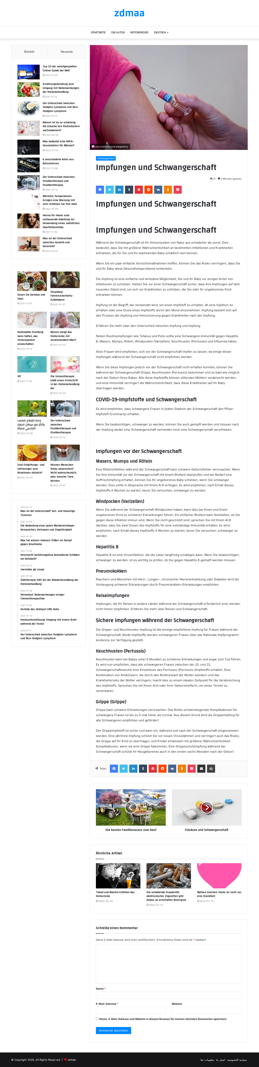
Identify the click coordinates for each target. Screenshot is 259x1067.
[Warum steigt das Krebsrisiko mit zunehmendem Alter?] (65, 320)
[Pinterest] (139, 190)
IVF (19, 376)
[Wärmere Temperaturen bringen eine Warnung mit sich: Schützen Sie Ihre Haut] (28, 201)
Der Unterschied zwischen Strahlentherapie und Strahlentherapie (59, 180)
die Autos (118, 32)
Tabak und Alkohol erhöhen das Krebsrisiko (115, 894)
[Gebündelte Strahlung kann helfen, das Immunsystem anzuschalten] (32, 320)
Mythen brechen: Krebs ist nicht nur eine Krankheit (219, 894)
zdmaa (72, 1059)
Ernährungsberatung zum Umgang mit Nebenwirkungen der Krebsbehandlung (61, 88)
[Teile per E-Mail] (201, 769)
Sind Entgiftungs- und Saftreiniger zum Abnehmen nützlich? (30, 468)
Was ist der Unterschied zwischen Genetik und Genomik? (57, 242)
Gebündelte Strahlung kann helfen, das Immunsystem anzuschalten (30, 338)
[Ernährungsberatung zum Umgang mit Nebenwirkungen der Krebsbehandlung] (28, 89)
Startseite (98, 32)
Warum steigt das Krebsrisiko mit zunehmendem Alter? (63, 336)
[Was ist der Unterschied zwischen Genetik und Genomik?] (28, 244)
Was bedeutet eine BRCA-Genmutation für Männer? (58, 143)
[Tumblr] (129, 190)
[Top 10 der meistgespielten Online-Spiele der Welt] (28, 72)
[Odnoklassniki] (168, 190)
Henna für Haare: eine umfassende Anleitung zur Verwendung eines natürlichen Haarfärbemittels (61, 221)
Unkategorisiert (106, 158)
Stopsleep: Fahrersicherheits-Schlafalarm (61, 295)
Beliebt (29, 52)
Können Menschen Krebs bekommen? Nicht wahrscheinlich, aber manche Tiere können (63, 472)
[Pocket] (178, 190)
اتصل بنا (220, 1059)
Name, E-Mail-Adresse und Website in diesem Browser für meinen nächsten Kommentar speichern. (163, 1019)
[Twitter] (110, 190)
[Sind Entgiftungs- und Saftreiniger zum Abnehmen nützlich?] (32, 453)
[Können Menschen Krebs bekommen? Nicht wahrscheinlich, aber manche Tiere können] (65, 453)
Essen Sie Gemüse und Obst (31, 296)
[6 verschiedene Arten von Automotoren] (28, 165)
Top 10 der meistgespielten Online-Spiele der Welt (60, 68)
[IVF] (32, 364)
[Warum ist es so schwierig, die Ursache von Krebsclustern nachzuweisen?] (28, 128)
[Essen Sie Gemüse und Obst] (32, 281)
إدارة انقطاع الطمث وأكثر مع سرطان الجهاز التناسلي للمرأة (31, 424)
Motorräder (139, 32)
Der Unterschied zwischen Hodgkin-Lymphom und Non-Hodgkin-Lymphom (61, 107)
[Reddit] (148, 190)
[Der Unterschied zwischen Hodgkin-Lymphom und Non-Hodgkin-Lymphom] (28, 109)
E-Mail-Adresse (107, 1003)
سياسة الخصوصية (237, 1059)
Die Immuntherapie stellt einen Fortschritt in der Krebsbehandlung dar (65, 382)
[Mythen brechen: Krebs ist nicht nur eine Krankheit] (219, 875)
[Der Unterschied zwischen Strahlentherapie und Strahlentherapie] (28, 182)
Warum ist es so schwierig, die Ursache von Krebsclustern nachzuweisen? (61, 126)
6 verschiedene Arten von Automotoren (58, 161)
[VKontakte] (158, 190)
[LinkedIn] (119, 190)
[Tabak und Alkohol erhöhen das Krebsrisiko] (118, 875)
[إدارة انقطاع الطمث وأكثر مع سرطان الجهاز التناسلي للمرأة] (32, 408)
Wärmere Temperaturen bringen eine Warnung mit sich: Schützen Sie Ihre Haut (60, 200)
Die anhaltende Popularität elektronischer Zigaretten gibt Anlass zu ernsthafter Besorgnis (166, 896)
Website (177, 1003)
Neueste (67, 52)
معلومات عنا (207, 1059)
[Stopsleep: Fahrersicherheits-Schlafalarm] (65, 279)
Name (101, 988)
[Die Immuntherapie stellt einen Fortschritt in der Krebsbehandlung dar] (65, 364)
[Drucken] (211, 769)
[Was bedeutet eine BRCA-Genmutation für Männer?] (28, 147)
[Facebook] (100, 190)
